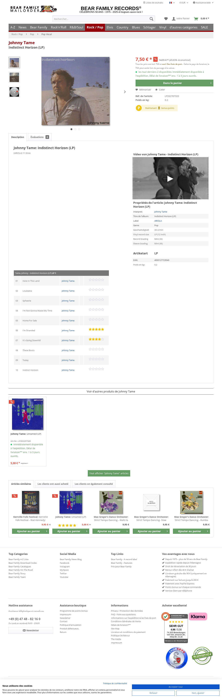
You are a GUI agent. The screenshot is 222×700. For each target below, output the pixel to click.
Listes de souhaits (154, 2)
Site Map (115, 628)
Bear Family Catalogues (20, 566)
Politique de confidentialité (115, 683)
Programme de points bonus (74, 610)
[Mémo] (166, 19)
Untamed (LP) (26, 433)
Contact (63, 621)
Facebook (64, 562)
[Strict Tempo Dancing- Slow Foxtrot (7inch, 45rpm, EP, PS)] (151, 502)
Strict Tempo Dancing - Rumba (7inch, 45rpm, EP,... (191, 518)
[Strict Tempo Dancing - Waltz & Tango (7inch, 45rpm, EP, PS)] (111, 502)
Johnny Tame (22, 42)
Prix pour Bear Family (121, 566)
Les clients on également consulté (94, 483)
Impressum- (66, 614)
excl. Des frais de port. (172, 64)
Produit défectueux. (69, 628)
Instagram (65, 566)
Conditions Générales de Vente (126, 621)
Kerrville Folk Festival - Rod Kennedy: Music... (30, 518)
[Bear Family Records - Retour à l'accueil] (34, 9)
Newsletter (65, 618)
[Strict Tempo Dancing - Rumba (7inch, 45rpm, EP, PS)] (191, 502)
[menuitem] (103, 19)
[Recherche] (151, 19)
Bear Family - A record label (124, 559)
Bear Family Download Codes (23, 562)
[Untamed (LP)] (28, 414)
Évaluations (39, 137)
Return (63, 632)
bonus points (167, 108)
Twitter (63, 573)
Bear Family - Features (121, 562)
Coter (161, 89)
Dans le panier (172, 83)
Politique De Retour (120, 635)
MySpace (64, 569)
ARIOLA (158, 220)
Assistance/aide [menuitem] (203, 2)
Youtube (64, 577)
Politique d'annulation (70, 624)
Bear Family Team (17, 577)
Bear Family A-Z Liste (18, 559)
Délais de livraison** (121, 624)
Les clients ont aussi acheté (53, 483)
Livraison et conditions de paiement (128, 632)
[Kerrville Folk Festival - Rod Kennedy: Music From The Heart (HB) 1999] (30, 502)
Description (17, 137)
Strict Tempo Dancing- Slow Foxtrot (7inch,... (151, 518)
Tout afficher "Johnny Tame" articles (109, 473)
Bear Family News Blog (71, 559)
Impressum (116, 642)
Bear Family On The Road (21, 569)
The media (116, 639)
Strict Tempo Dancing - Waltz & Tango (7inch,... (111, 518)
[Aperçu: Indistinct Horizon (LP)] (14, 62)
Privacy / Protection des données (127, 610)
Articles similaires (21, 483)
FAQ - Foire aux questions (123, 614)
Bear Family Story (17, 573)
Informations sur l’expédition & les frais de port (133, 618)
